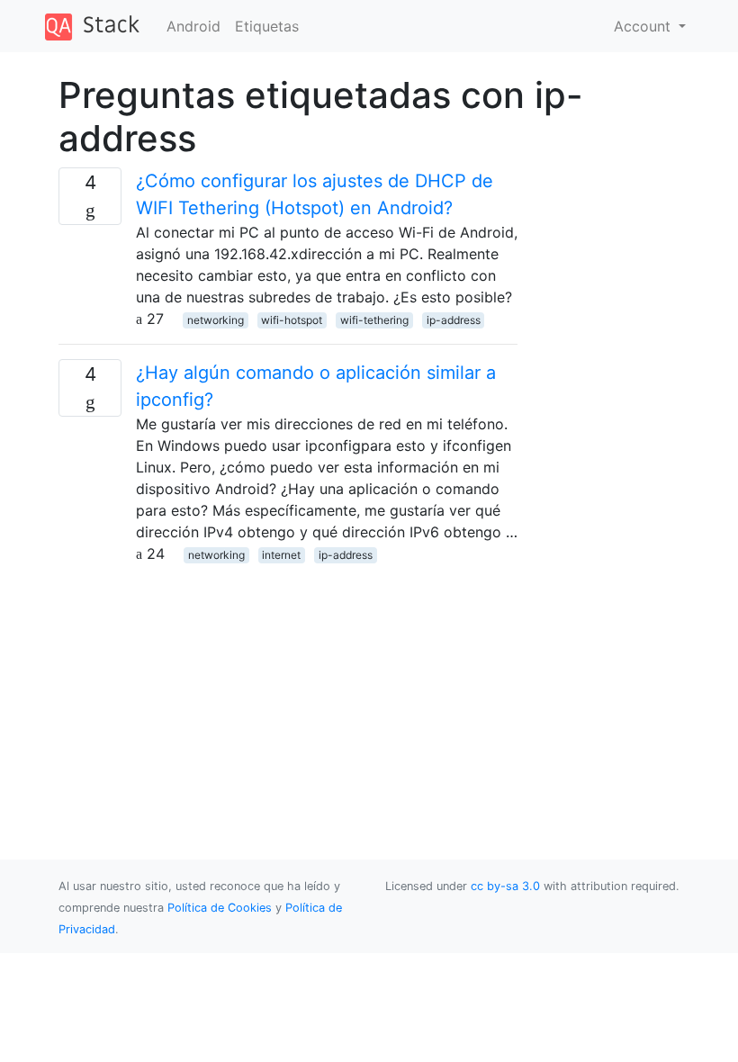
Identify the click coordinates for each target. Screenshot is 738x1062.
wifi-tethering (374, 320)
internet (281, 555)
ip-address (454, 320)
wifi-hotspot (291, 320)
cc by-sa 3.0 (505, 886)
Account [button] (644, 26)
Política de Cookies (221, 907)
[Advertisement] (288, 690)
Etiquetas (267, 26)
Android (193, 26)
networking (215, 320)
